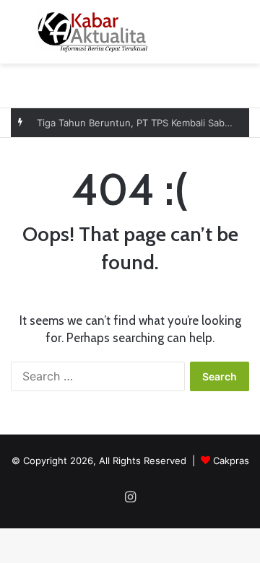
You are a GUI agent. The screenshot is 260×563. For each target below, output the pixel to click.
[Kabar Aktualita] (93, 31)
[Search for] (242, 37)
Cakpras (231, 460)
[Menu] (18, 37)
